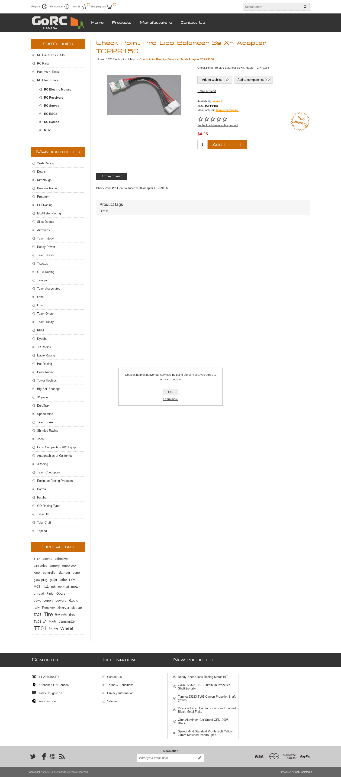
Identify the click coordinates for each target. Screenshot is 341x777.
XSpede (42, 397)
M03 (37, 586)
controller (50, 572)
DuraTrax (43, 405)
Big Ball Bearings (48, 389)
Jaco (40, 439)
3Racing (42, 464)
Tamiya (42, 280)
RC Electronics (47, 80)
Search (305, 6)
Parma (41, 489)
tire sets (61, 614)
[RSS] (62, 756)
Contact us (114, 677)
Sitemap (112, 701)
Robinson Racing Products (55, 480)
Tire (48, 614)
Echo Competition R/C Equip (56, 447)
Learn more (170, 399)
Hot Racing (44, 364)
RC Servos (51, 105)
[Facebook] (42, 756)
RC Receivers (53, 97)
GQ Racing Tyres (48, 506)
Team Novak (45, 255)
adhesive (61, 558)
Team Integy (45, 238)
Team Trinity (45, 322)
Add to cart (227, 145)
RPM (40, 330)
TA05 (37, 614)
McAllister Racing (49, 213)
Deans (41, 171)
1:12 (37, 559)
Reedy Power (46, 247)
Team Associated (48, 288)
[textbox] (272, 6)
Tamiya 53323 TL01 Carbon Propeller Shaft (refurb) (207, 698)
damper (64, 572)
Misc (47, 130)
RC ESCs (50, 114)
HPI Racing (44, 205)
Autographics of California (54, 455)
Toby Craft (44, 522)
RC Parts (43, 63)
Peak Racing (45, 372)
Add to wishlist (212, 79)
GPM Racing (45, 272)
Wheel (66, 628)
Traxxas (42, 263)
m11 (45, 586)
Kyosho (42, 338)
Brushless (69, 566)
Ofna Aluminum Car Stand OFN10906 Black (203, 721)
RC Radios (51, 122)
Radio (73, 600)
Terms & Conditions (120, 685)
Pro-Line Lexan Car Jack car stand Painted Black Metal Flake (207, 709)
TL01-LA (40, 621)
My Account (56, 6)
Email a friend (206, 91)
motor (75, 586)
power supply (43, 600)
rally (37, 607)
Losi (40, 305)
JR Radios (44, 347)
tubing (53, 628)
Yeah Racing (45, 163)
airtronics (40, 565)
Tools (52, 621)
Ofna (40, 297)
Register (36, 6)
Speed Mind (45, 414)
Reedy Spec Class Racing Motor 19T (203, 677)
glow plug (41, 580)
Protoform (43, 196)
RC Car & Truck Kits (51, 55)
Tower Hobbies (47, 380)
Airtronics (43, 230)
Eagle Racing (46, 355)
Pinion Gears (55, 593)
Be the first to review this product (217, 125)
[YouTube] (52, 756)
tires (72, 614)
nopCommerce (303, 772)
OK (170, 392)
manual (63, 587)
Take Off (43, 514)
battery (54, 565)
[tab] (111, 176)
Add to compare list (251, 79)
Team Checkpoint (227, 110)
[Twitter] (32, 756)
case (37, 573)
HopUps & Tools (48, 72)
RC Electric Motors (57, 89)
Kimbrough (44, 180)
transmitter (67, 621)
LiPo (102, 211)
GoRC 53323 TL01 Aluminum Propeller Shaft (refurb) (204, 686)
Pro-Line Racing (47, 188)
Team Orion (45, 313)
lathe (63, 579)
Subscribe (199, 758)
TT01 (40, 628)
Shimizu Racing (47, 430)
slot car (76, 607)
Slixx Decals (45, 221)
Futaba (41, 497)
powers (60, 600)
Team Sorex (45, 422)
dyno (76, 572)
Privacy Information (120, 693)
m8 (53, 587)
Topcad (42, 531)
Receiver (48, 607)
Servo (63, 607)
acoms (47, 558)
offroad (39, 593)
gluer (53, 580)
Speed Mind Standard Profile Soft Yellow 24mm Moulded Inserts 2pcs (205, 733)
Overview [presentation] (112, 176)
